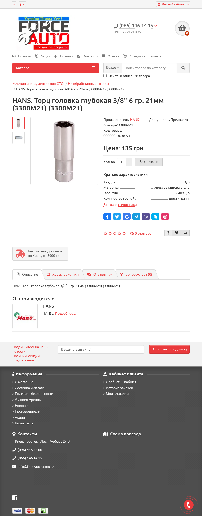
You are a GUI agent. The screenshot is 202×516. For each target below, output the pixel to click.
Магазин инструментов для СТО (38, 84)
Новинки (66, 56)
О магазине (24, 382)
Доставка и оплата (29, 388)
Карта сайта (24, 423)
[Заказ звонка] (189, 505)
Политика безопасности (34, 394)
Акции (45, 56)
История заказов (119, 388)
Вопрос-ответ (138, 274)
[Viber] (146, 216)
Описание (30, 274)
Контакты (90, 56)
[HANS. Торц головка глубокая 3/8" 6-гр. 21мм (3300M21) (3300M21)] (18, 123)
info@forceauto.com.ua (36, 467)
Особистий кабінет (121, 382)
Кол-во (109, 162)
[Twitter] (117, 216)
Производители (27, 411)
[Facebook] (107, 216)
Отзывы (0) (102, 274)
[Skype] (155, 216)
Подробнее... (65, 313)
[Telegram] (136, 216)
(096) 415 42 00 (30, 450)
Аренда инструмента (145, 56)
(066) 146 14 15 (30, 458)
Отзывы (113, 56)
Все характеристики (120, 205)
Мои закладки (117, 394)
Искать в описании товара (129, 76)
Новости (24, 56)
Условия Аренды (28, 400)
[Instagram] (165, 216)
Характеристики (65, 274)
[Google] (127, 216)
